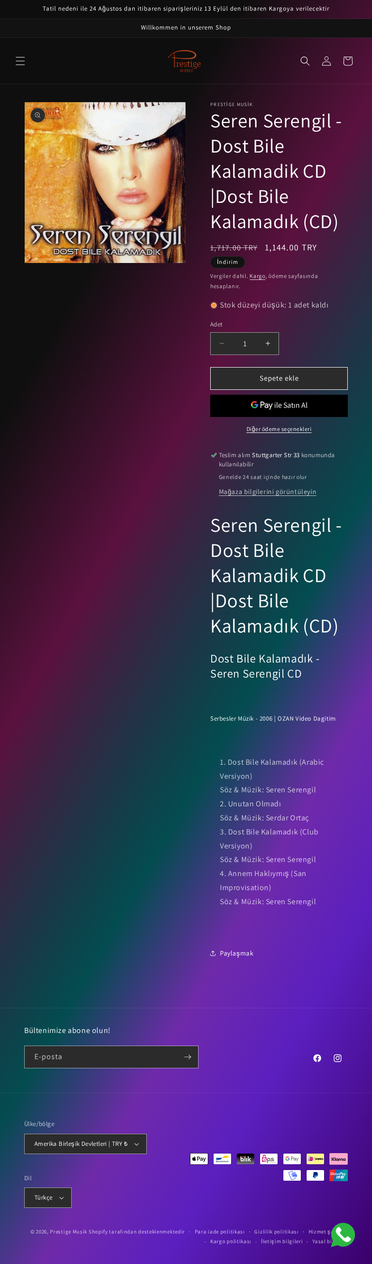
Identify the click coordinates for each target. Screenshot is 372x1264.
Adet (216, 324)
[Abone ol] (187, 1057)
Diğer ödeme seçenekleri (279, 428)
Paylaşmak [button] (236, 953)
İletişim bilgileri (282, 1241)
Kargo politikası (230, 1241)
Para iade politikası (220, 1231)
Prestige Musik (68, 1231)
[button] (20, 61)
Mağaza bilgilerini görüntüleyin (268, 491)
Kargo (257, 275)
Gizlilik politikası (276, 1231)
